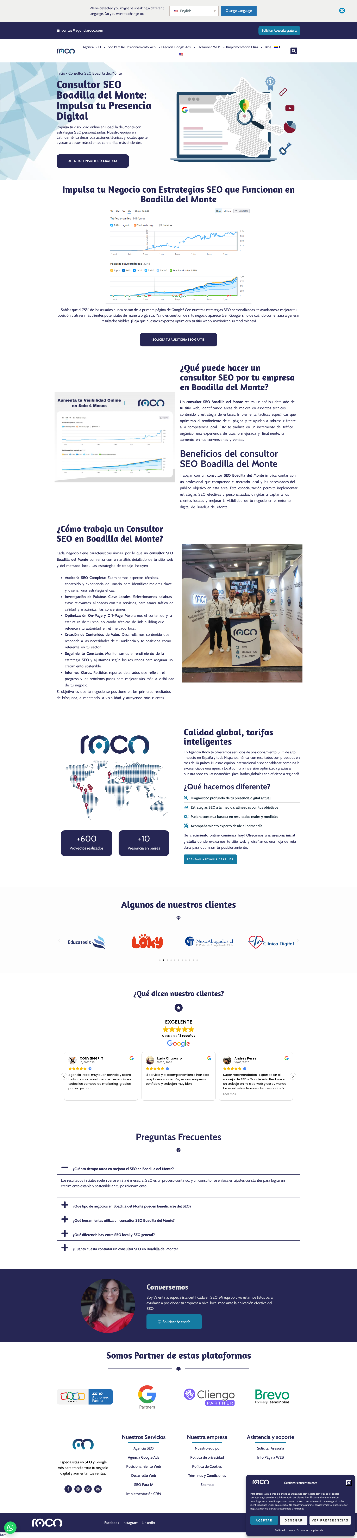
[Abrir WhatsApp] (10, 1527)
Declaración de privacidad (310, 1530)
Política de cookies (285, 1530)
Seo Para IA (116, 47)
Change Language (239, 10)
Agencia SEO (92, 47)
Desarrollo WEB (209, 47)
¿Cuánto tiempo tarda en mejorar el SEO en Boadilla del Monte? (123, 1169)
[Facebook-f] (68, 1489)
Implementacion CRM (242, 47)
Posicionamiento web (141, 47)
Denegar (294, 1520)
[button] (349, 1483)
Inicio (61, 73)
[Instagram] (78, 1489)
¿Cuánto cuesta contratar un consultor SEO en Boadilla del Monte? (125, 1249)
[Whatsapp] (88, 1489)
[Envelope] (98, 1489)
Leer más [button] (152, 1094)
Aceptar (264, 1520)
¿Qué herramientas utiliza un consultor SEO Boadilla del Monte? (124, 1220)
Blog (268, 47)
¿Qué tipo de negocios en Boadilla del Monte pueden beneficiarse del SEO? (132, 1206)
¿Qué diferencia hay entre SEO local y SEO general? (114, 1235)
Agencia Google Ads (177, 47)
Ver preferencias (330, 1520)
